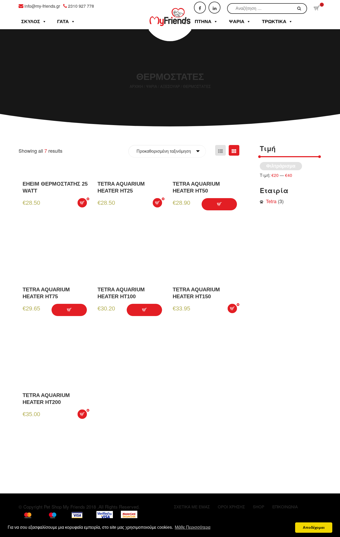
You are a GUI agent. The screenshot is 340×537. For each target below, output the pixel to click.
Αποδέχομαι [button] (314, 527)
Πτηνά (203, 21)
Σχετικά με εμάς (192, 506)
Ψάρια (236, 21)
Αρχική (136, 86)
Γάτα (63, 21)
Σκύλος (30, 21)
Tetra (271, 201)
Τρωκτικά (274, 21)
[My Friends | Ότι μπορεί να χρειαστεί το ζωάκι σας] (170, 12)
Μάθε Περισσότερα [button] (192, 527)
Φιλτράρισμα (280, 166)
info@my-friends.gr (42, 6)
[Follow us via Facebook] (200, 8)
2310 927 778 (81, 6)
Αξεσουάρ (170, 86)
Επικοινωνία (285, 506)
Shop (258, 506)
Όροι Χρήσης (231, 506)
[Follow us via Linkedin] (214, 8)
